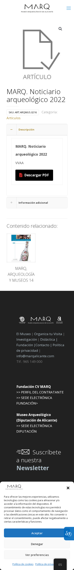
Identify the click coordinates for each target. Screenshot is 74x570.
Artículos (14, 118)
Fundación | (26, 345)
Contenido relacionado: (32, 225)
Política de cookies (22, 564)
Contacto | (44, 345)
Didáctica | (49, 339)
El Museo (23, 334)
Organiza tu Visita (48, 334)
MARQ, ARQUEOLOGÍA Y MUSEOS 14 (21, 274)
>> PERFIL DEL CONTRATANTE (40, 392)
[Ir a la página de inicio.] (37, 8)
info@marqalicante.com (35, 356)
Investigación (26, 339)
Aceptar (37, 533)
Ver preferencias (37, 555)
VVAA (19, 163)
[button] (68, 488)
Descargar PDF (36, 175)
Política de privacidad (47, 564)
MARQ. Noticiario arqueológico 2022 (36, 96)
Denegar (37, 544)
